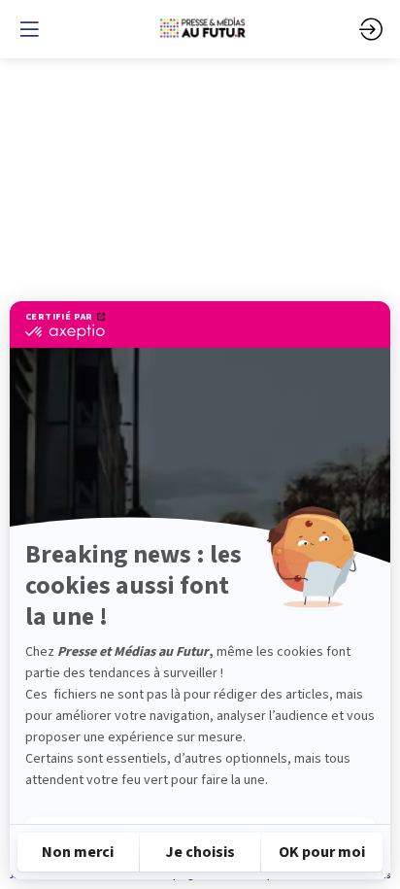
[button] (29, 29)
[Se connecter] (371, 29)
